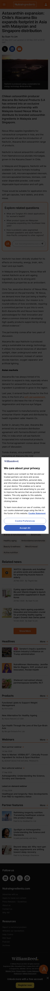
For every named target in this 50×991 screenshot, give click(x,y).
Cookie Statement (37, 513)
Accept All (25, 528)
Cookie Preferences (25, 521)
